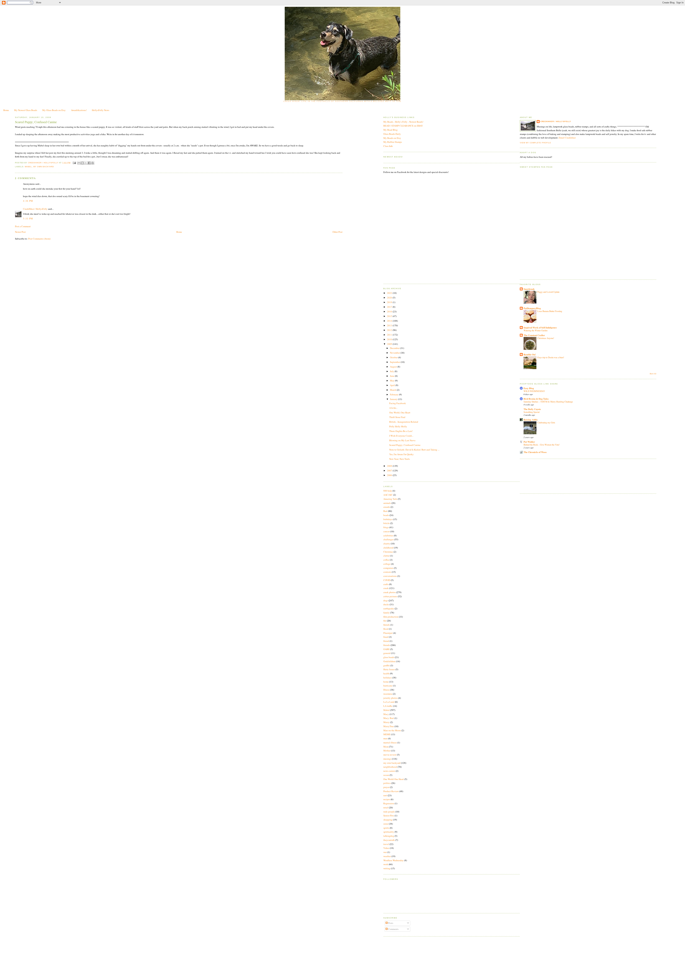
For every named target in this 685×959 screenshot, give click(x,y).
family (386, 612)
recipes (386, 799)
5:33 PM (28, 218)
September (395, 362)
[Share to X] (86, 163)
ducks (386, 604)
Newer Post (20, 231)
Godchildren (389, 661)
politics (387, 783)
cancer (386, 531)
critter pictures (390, 596)
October (394, 357)
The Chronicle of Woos (535, 452)
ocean (386, 775)
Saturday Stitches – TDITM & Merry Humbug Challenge (548, 401)
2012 (390, 330)
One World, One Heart (399, 412)
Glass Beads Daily (392, 133)
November (395, 352)
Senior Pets (388, 815)
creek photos (389, 592)
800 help (387, 490)
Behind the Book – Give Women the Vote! (542, 444)
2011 (390, 334)
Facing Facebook (397, 403)
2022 (390, 293)
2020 (390, 297)
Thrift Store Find (397, 417)
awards (386, 507)
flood (385, 628)
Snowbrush (529, 289)
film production (390, 616)
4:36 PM (28, 200)
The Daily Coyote (532, 409)
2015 (390, 316)
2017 (390, 306)
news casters (389, 770)
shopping (387, 819)
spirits (386, 827)
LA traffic (387, 706)
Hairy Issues (389, 669)
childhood (388, 547)
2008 (390, 465)
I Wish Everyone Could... (401, 435)
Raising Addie (531, 419)
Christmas (388, 551)
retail (385, 807)
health (386, 673)
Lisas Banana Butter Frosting (549, 311)
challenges (388, 539)
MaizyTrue (388, 726)
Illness (386, 689)
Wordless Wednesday (393, 860)
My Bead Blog (390, 129)
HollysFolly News (100, 110)
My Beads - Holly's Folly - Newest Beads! (403, 121)
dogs (385, 600)
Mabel (28, 167)
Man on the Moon (392, 730)
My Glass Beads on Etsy (54, 110)
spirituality (388, 831)
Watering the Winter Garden (535, 330)
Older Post (337, 231)
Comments (393, 929)
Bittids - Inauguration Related (403, 421)
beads (386, 515)
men (385, 738)
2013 (390, 325)
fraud (385, 636)
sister (385, 823)
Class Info (388, 146)
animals (387, 503)
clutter (386, 555)
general (386, 653)
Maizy (386, 722)
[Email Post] (74, 163)
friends (386, 645)
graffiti (386, 665)
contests (387, 571)
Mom (386, 746)
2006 (390, 475)
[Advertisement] (536, 475)
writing (386, 868)
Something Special (531, 412)
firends (386, 624)
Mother (386, 750)
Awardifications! (79, 110)
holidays (387, 677)
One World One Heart (393, 779)
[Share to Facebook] (89, 163)
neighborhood (390, 766)
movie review (389, 754)
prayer (386, 787)
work (385, 864)
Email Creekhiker (567, 137)
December (395, 348)
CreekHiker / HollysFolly (43, 163)
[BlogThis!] (82, 163)
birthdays (387, 519)
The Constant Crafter (534, 335)
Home (6, 110)
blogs (386, 527)
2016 (390, 311)
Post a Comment (23, 226)
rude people (389, 811)
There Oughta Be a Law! (401, 431)
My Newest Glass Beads (25, 110)
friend (386, 641)
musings (387, 758)
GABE (386, 649)
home (386, 681)
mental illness (390, 742)
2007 (390, 470)
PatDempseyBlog (532, 308)
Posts (390, 923)
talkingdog (388, 835)
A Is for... (393, 407)
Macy (386, 714)
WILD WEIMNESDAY (534, 391)
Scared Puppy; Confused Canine (404, 445)
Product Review (391, 791)
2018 (390, 302)
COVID (386, 580)
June (392, 375)
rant (385, 795)
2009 (390, 344)
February (394, 394)
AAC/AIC (388, 494)
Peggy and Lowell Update (548, 291)
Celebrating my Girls (546, 422)
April (392, 385)
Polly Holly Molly (398, 426)
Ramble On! (530, 354)
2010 (390, 339)
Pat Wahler (529, 441)
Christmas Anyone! (545, 338)
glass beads (388, 657)
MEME (386, 734)
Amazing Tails (390, 498)
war (385, 852)
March (393, 389)
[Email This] (79, 163)
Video (386, 848)
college (386, 563)
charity (386, 543)
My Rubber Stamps (392, 142)
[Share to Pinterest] (92, 163)
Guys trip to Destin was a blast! (550, 357)
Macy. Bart (388, 718)
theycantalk (389, 840)
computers (388, 568)
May (392, 380)
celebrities (388, 535)
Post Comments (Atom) (39, 238)
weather (387, 856)
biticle (386, 523)
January (394, 399)
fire (384, 620)
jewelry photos (390, 697)
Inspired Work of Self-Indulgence (540, 327)
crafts (386, 584)
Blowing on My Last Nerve (402, 440)
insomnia (387, 693)
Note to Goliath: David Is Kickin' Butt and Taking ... (414, 449)
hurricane (387, 685)
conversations (390, 576)
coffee (386, 559)
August (393, 366)
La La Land (388, 701)
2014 (390, 320)
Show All (653, 373)
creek (386, 588)
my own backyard (43, 167)
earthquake (388, 608)
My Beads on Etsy (392, 138)
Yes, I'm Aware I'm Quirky (401, 454)
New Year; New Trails (399, 458)
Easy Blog (529, 388)
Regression (388, 803)
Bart (385, 511)
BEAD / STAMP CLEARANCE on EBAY (403, 125)
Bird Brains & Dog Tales (536, 398)
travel (386, 844)
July (392, 371)
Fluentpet (388, 633)
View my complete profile (535, 143)
